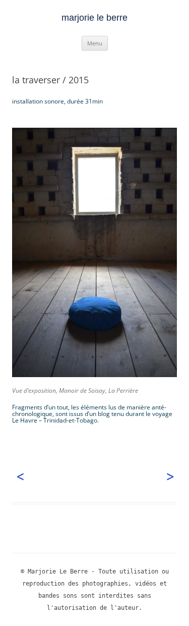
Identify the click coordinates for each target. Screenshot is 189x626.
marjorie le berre (94, 18)
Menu (94, 43)
